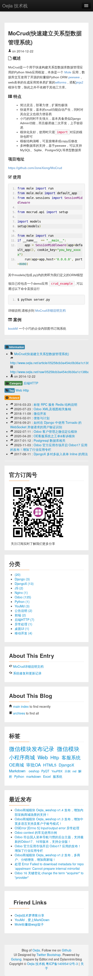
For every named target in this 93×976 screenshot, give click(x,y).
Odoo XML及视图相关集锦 (52, 409)
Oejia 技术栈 (15, 5)
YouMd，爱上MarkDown (32, 919)
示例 (68, 771)
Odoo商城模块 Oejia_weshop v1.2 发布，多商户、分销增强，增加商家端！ (47, 857)
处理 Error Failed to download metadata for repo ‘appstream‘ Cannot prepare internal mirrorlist (49, 866)
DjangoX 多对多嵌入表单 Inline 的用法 (61, 454)
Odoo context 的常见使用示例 (36, 832)
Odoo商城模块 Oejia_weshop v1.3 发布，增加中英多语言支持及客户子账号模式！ (49, 821)
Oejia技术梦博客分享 (29, 915)
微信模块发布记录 (32, 749)
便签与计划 (41, 418)
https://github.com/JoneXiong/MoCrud (35, 168)
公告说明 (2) (23, 610)
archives (19, 713)
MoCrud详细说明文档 (50, 310)
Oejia (36, 950)
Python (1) (22, 601)
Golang (16, 959)
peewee (74, 77)
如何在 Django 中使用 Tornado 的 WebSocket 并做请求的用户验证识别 (45, 424)
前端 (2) (20, 615)
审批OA (34, 765)
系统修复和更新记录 (27, 673)
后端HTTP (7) (24, 619)
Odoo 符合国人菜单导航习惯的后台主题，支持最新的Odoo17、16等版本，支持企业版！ (49, 839)
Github (66, 950)
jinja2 (79, 82)
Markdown (17, 770)
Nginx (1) (21, 592)
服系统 (57, 776)
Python (19, 776)
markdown (34, 776)
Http (26, 390)
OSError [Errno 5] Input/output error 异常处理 (47, 828)
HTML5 (50, 765)
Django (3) (22, 579)
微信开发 (40, 413)
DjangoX (66, 765)
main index (21, 706)
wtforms (60, 82)
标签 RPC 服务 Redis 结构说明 (55, 404)
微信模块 (68, 749)
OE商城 (17, 765)
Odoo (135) (23, 597)
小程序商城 (22, 757)
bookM (13, 328)
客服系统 (71, 757)
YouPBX (57, 771)
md (74, 771)
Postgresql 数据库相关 (49, 440)
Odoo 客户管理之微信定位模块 (55, 431)
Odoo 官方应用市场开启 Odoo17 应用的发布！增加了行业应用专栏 (48, 447)
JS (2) (19, 588)
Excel (47, 776)
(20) (18, 574)
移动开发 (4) (23, 633)
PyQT (45, 771)
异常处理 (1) (23, 624)
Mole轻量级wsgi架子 (29, 924)
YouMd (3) (22, 606)
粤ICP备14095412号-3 (62, 963)
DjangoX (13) (24, 583)
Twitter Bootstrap (49, 954)
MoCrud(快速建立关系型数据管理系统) (41, 354)
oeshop (34, 771)
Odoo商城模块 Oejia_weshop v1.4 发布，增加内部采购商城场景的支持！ (49, 812)
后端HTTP (30, 383)
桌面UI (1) (22, 628)
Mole (67, 72)
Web (19, 390)
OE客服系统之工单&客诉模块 (54, 436)
